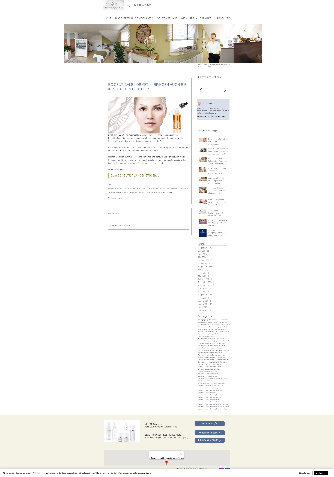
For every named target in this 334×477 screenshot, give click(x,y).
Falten (144, 188)
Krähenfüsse (202, 346)
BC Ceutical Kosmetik (115, 188)
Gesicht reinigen (203, 327)
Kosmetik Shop (210, 343)
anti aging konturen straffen (207, 371)
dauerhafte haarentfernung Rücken (209, 397)
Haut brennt (184, 188)
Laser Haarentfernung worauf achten (210, 348)
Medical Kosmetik (115, 198)
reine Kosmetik (152, 192)
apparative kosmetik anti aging (208, 374)
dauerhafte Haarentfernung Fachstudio (211, 386)
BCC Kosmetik (203, 322)
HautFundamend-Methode (206, 339)
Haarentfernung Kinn (205, 332)
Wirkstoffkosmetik (204, 369)
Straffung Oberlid (211, 362)
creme (211, 381)
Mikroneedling (224, 350)
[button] (122, 431)
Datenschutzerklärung (142, 473)
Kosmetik (201, 343)
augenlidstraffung (204, 376)
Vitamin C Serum (215, 367)
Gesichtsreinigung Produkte (218, 327)
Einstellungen (304, 473)
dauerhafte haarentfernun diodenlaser (210, 390)
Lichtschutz (202, 350)
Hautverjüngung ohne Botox (218, 341)
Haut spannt (136, 188)
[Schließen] (330, 473)
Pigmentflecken (164, 188)
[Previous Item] (201, 90)
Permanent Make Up (215, 353)
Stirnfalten (201, 362)
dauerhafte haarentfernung (207, 393)
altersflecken (215, 369)
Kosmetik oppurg (122, 192)
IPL (229, 341)
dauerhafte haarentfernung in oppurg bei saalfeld (214, 409)
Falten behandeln (224, 325)
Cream (200, 325)
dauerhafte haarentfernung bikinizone (210, 402)
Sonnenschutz (224, 360)
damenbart (221, 383)
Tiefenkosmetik (203, 364)
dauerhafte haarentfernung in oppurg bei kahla (213, 407)
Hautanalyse (220, 339)
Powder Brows (221, 357)
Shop (217, 360)
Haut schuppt (202, 336)
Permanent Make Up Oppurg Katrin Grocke (212, 355)
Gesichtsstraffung (204, 329)
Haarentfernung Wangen (206, 334)
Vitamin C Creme (203, 367)
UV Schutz (212, 364)
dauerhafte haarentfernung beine (209, 400)
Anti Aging (127, 188)
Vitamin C (219, 364)
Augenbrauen (209, 320)
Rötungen (161, 192)
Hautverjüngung (152, 188)
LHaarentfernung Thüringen (216, 346)
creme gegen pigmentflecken (207, 383)
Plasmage (212, 357)
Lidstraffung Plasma (213, 350)
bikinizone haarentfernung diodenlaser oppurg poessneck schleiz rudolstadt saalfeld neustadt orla (214, 378)
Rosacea (169, 192)
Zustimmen (321, 473)
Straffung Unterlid (223, 362)
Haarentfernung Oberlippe (220, 332)
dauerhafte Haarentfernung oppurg (209, 388)
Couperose (174, 188)
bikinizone (111, 192)
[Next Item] (225, 90)
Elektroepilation (208, 325)
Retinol (131, 192)
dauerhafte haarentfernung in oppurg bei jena (213, 404)
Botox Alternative (213, 322)
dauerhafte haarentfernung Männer (209, 395)
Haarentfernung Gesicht (218, 329)
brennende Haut (203, 381)
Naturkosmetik (140, 192)
